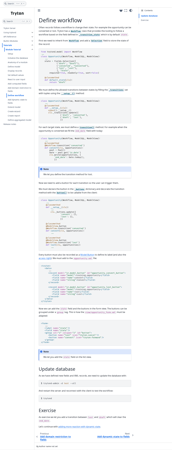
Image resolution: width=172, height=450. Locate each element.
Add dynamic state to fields (17, 101)
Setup (10, 54)
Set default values (16, 75)
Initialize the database (18, 58)
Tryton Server (9, 28)
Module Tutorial (13, 49)
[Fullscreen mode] (125, 10)
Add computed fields (17, 83)
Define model (14, 66)
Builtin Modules (10, 41)
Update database (149, 16)
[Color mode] (130, 10)
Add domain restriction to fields (19, 89)
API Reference (9, 36)
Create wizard (14, 111)
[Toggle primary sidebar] (39, 10)
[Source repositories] (121, 10)
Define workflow (16, 95)
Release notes (9, 124)
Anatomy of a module (17, 62)
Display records (15, 71)
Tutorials (7, 45)
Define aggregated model (19, 120)
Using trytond (9, 32)
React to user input (16, 79)
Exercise (144, 20)
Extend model (14, 107)
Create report (14, 115)
